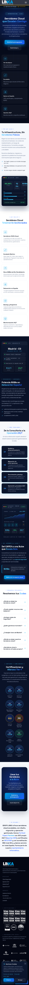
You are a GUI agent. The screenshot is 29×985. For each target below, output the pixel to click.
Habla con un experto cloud (14, 577)
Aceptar (9, 980)
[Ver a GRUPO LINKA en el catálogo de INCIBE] (21, 927)
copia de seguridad (20, 559)
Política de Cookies (8, 974)
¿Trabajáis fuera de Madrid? (14, 633)
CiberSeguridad (7, 879)
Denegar (20, 980)
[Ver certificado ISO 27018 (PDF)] (6, 920)
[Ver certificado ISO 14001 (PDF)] (23, 920)
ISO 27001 (8, 840)
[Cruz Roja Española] (6, 945)
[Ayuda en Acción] (14, 960)
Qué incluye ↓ (14, 48)
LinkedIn (5, 900)
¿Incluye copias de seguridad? (14, 618)
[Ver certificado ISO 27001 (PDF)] (11, 913)
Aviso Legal (6, 976)
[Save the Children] (14, 953)
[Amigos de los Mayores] (23, 960)
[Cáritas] (6, 953)
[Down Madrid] (6, 960)
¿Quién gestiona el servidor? (14, 626)
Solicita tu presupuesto (14, 42)
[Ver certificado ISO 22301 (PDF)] (17, 920)
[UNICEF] (23, 953)
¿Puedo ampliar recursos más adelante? (14, 610)
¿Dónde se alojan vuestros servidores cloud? (14, 640)
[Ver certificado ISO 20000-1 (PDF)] (11, 920)
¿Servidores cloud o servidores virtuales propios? (14, 648)
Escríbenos (6, 895)
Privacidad (16, 974)
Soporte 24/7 (6, 886)
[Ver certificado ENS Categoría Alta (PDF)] (7, 927)
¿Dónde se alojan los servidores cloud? (14, 602)
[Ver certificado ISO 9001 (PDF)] (6, 913)
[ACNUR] (14, 945)
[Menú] (26, 2)
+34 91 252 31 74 (14, 803)
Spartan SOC (11, 838)
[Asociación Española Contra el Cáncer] (23, 945)
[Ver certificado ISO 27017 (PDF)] (23, 913)
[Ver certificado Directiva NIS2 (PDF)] (14, 927)
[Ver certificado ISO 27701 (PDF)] (17, 913)
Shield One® (6, 884)
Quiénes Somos (7, 893)
